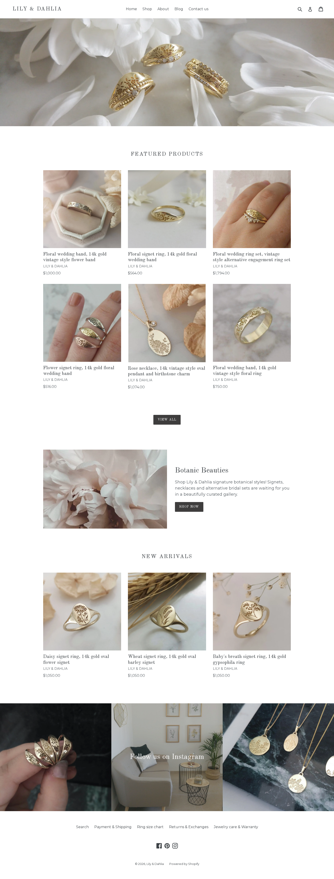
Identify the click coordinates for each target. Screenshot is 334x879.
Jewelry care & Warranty (236, 827)
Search (82, 827)
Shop (147, 9)
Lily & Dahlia (37, 9)
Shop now (189, 506)
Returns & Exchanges (188, 827)
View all (167, 419)
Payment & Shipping (113, 827)
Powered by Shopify (184, 864)
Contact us (198, 9)
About (163, 9)
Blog (178, 9)
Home (131, 9)
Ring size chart (150, 827)
